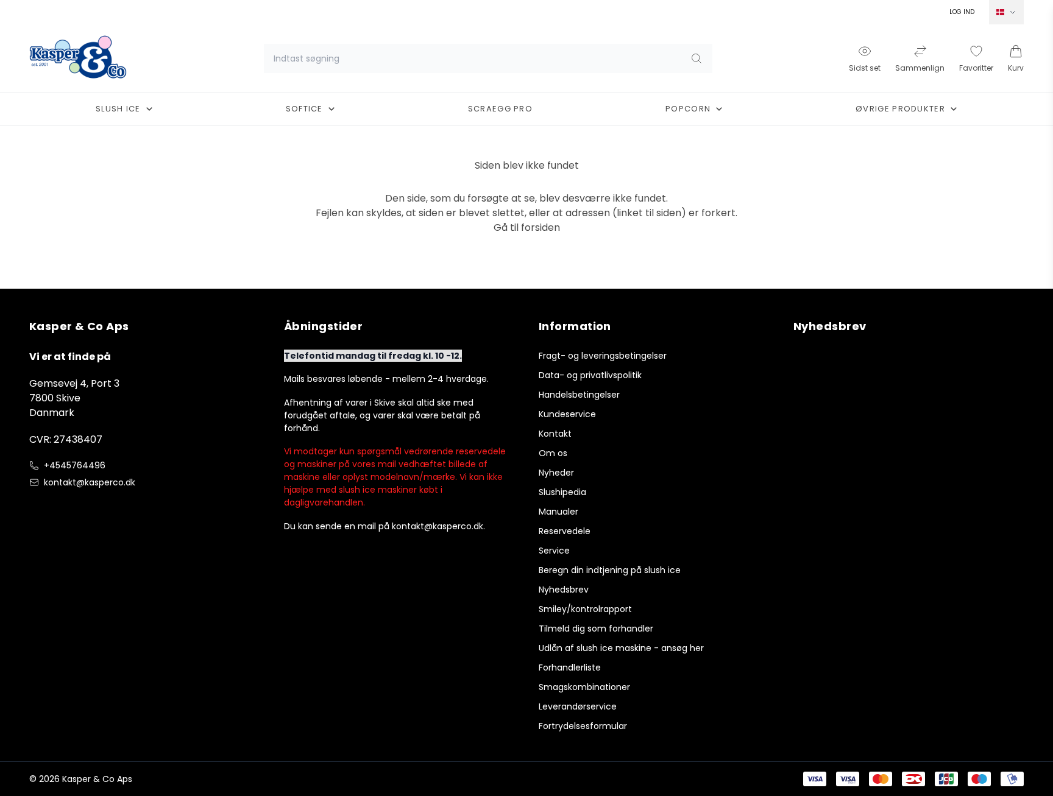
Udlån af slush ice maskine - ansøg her (621, 648)
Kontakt (555, 434)
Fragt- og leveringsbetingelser (603, 356)
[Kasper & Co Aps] (78, 58)
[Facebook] (36, 508)
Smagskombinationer (584, 687)
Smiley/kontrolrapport (585, 609)
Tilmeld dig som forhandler (596, 628)
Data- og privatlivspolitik (590, 375)
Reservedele (564, 531)
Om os (553, 453)
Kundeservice (567, 414)
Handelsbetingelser (579, 395)
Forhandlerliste (570, 667)
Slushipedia (562, 492)
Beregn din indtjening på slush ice (610, 570)
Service (554, 550)
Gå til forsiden (527, 227)
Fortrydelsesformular (583, 726)
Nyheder (556, 473)
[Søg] (696, 58)
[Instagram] (61, 508)
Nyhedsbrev (564, 589)
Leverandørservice (578, 706)
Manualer (558, 511)
